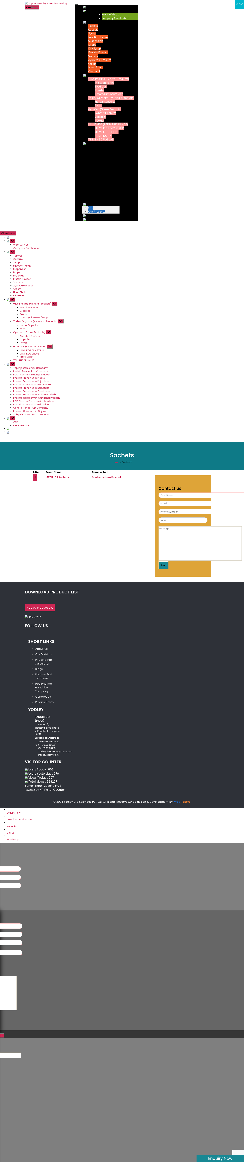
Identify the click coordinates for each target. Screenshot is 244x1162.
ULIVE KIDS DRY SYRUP (109, 128)
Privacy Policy (44, 702)
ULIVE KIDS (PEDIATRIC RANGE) (108, 124)
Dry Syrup (94, 48)
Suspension (95, 41)
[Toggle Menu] (76, 4)
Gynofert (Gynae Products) (104, 109)
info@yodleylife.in (48, 755)
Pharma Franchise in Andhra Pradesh (111, 177)
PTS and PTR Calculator (43, 662)
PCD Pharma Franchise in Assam (108, 166)
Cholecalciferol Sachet (106, 477)
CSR (90, 208)
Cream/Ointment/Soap (109, 94)
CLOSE (239, 4)
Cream (92, 64)
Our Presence (96, 212)
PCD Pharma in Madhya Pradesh (108, 155)
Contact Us (43, 697)
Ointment (94, 71)
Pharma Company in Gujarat (105, 196)
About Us (41, 649)
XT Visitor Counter (52, 790)
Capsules (100, 117)
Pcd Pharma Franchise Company (43, 687)
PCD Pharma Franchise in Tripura (109, 189)
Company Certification (115, 18)
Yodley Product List (40, 608)
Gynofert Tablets (105, 113)
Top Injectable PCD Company (106, 147)
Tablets (93, 26)
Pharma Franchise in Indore (105, 158)
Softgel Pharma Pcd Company (106, 200)
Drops (92, 44)
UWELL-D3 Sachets (57, 477)
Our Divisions (44, 654)
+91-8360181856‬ (47, 748)
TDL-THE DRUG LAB (101, 139)
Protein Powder (98, 52)
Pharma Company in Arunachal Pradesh (113, 181)
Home (115, 462)
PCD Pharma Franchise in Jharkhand (110, 185)
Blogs (39, 669)
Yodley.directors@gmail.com (55, 751)
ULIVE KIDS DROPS (107, 132)
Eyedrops (101, 86)
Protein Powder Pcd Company (106, 151)
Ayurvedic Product (99, 60)
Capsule (93, 29)
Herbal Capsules (105, 101)
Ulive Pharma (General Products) (108, 79)
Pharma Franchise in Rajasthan (107, 162)
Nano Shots (95, 67)
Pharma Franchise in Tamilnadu (108, 174)
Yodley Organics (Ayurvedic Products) (111, 98)
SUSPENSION (103, 136)
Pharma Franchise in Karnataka (107, 170)
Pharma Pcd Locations (43, 676)
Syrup (92, 33)
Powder (99, 90)
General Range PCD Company (106, 192)
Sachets (93, 56)
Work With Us (110, 14)
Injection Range (98, 37)
